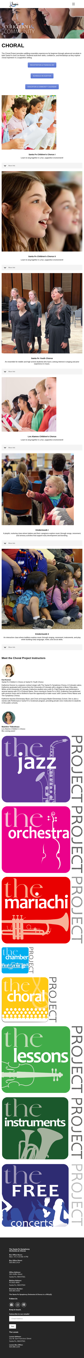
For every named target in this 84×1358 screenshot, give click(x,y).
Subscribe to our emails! (19, 1314)
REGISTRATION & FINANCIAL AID (42, 65)
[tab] (42, 165)
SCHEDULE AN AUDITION (42, 76)
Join (12, 1326)
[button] (42, 165)
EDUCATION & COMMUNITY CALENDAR (42, 87)
